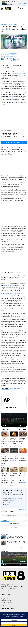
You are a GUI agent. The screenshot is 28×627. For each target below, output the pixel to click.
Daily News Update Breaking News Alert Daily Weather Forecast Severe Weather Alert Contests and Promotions (7, 602)
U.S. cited (11, 96)
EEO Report (4, 585)
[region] (14, 529)
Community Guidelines (6, 586)
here (8, 504)
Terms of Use (11, 585)
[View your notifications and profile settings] (25, 520)
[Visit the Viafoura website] (23, 548)
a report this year (22, 367)
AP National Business (15, 388)
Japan (14, 102)
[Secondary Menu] (3, 8)
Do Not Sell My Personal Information (10, 590)
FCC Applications (11, 588)
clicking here (12, 500)
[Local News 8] (10, 8)
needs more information (9, 285)
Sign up (24, 509)
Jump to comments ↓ (6, 393)
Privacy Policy (18, 585)
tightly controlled (15, 359)
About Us (15, 586)
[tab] (5, 520)
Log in (20, 509)
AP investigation (16, 351)
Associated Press (6, 54)
